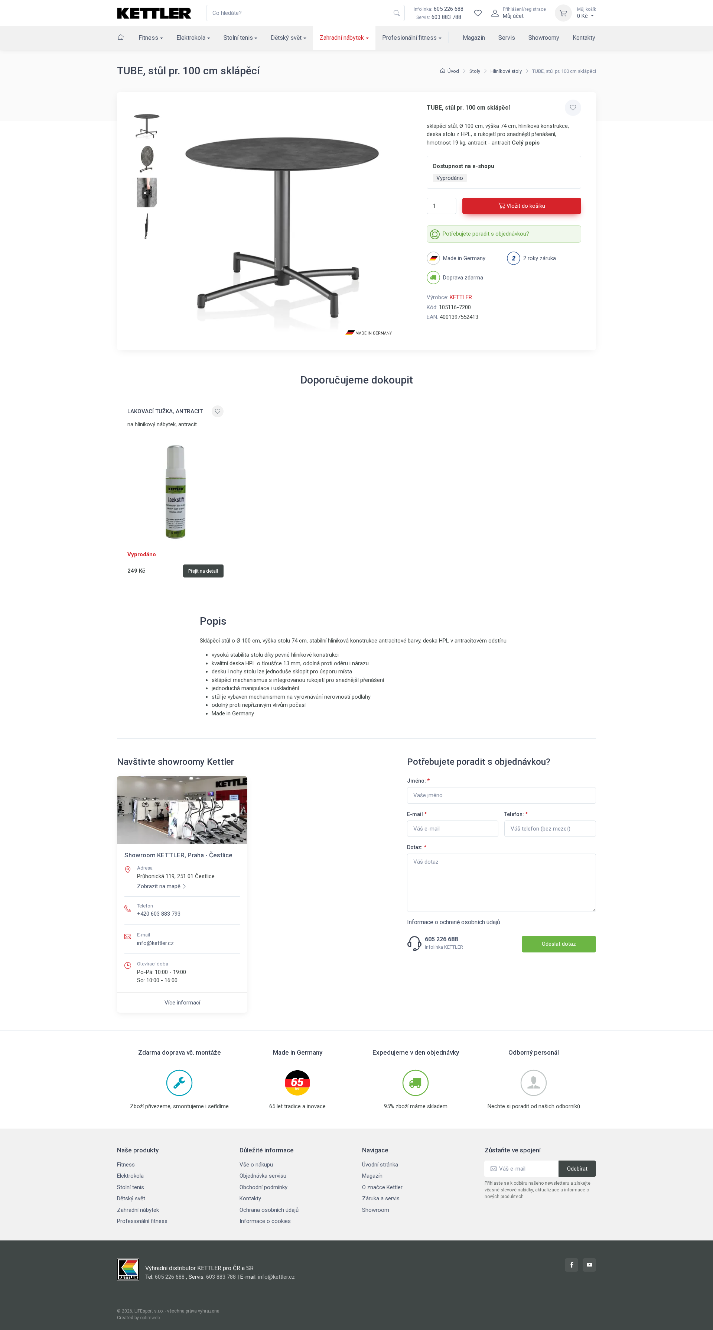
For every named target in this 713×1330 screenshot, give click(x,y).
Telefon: (516, 814)
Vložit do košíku (526, 206)
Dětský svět (286, 37)
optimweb (150, 1317)
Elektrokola (190, 37)
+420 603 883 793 (158, 913)
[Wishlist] (477, 13)
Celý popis (526, 142)
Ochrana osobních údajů (269, 1210)
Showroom (375, 1210)
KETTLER (461, 297)
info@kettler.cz (155, 943)
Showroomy (543, 37)
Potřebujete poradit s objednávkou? (486, 233)
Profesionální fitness (409, 37)
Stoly (474, 71)
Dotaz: (416, 847)
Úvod (453, 71)
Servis (506, 37)
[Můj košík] (563, 13)
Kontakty (584, 37)
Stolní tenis (238, 37)
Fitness (148, 37)
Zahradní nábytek (342, 37)
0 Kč (586, 13)
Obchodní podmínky (263, 1187)
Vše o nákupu (256, 1164)
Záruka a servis (381, 1198)
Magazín (474, 37)
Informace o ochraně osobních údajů (453, 922)
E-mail (417, 814)
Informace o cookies (265, 1221)
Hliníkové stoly (506, 71)
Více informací (182, 1002)
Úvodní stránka (380, 1164)
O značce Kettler (382, 1187)
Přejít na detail (203, 571)
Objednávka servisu (263, 1175)
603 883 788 (446, 17)
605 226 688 (438, 9)
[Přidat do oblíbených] (573, 108)
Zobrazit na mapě (158, 886)
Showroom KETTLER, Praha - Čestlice (178, 855)
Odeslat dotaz (559, 944)
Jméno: (418, 781)
